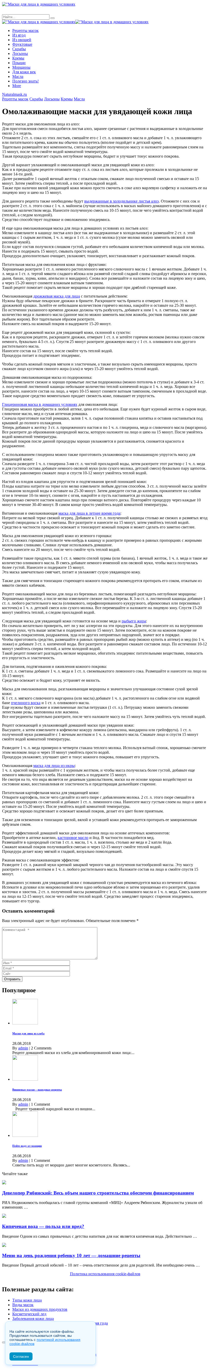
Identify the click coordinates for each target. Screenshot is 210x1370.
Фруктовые (22, 44)
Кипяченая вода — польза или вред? (43, 1226)
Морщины (21, 67)
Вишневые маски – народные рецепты (37, 1089)
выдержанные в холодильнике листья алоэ (121, 201)
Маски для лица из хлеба (28, 1033)
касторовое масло (73, 837)
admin (23, 1048)
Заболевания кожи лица (33, 1318)
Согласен (21, 1356)
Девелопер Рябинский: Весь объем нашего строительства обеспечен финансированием (98, 1193)
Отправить (12, 979)
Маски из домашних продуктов (39, 1309)
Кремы (18, 58)
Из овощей (21, 40)
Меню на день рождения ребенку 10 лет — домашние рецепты (71, 1255)
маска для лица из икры (54, 765)
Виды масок (23, 1305)
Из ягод (19, 35)
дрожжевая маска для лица (56, 296)
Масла (17, 76)
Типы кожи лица (27, 1300)
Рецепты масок (25, 30)
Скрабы (19, 49)
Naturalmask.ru (14, 94)
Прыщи (19, 63)
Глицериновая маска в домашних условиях (39, 404)
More (16, 86)
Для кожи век (24, 72)
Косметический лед (29, 1314)
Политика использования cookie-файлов (105, 1274)
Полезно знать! (25, 81)
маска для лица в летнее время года (89, 513)
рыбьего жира (134, 621)
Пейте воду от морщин (27, 1145)
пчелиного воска (25, 703)
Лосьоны (20, 53)
